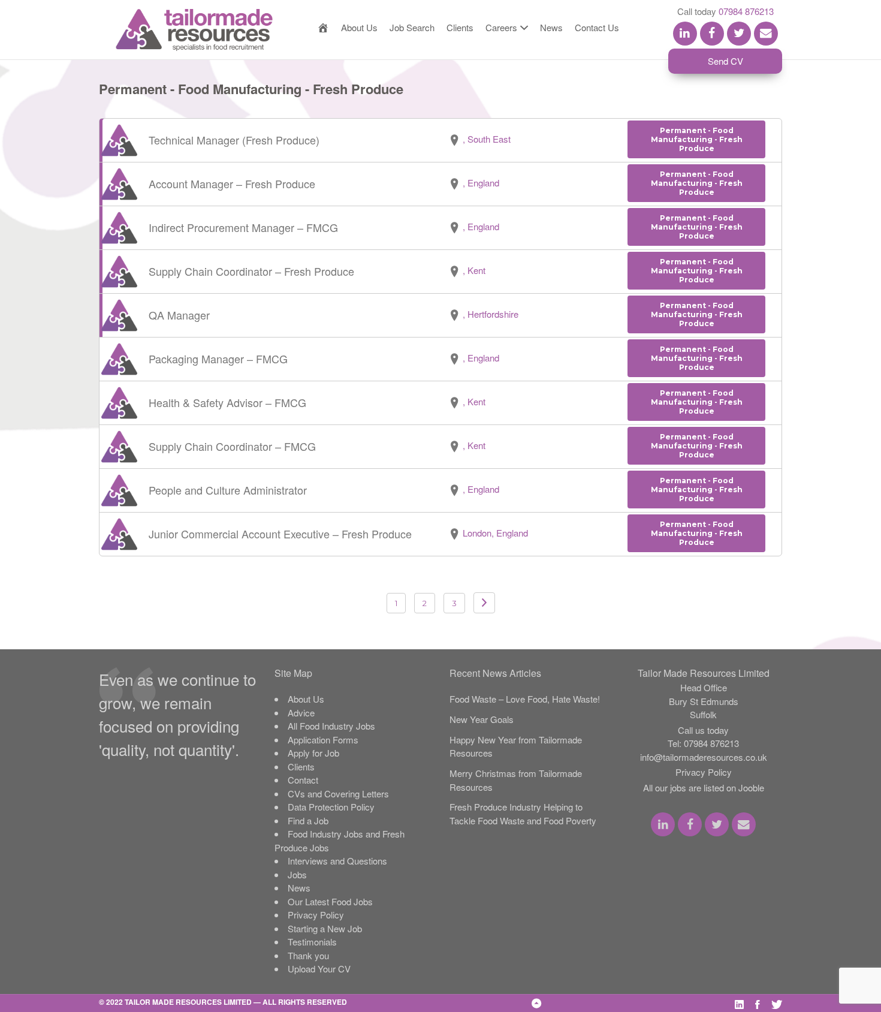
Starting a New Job (325, 928)
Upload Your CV (319, 968)
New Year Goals (481, 719)
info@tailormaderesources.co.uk (703, 757)
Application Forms (323, 739)
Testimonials (312, 941)
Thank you (308, 955)
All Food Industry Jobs (331, 725)
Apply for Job (313, 752)
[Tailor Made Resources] (182, 30)
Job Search (412, 27)
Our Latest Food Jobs (330, 901)
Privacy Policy (316, 914)
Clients (459, 27)
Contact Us (597, 27)
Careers (501, 27)
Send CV (725, 61)
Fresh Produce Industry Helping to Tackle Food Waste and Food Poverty (522, 813)
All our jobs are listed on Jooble (703, 787)
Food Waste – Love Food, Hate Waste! (524, 698)
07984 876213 (746, 11)
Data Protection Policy (331, 806)
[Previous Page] (484, 602)
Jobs (297, 874)
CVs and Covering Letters (338, 793)
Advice (301, 712)
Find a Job (308, 820)
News (551, 27)
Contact (303, 779)
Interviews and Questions (337, 860)
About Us (359, 27)
